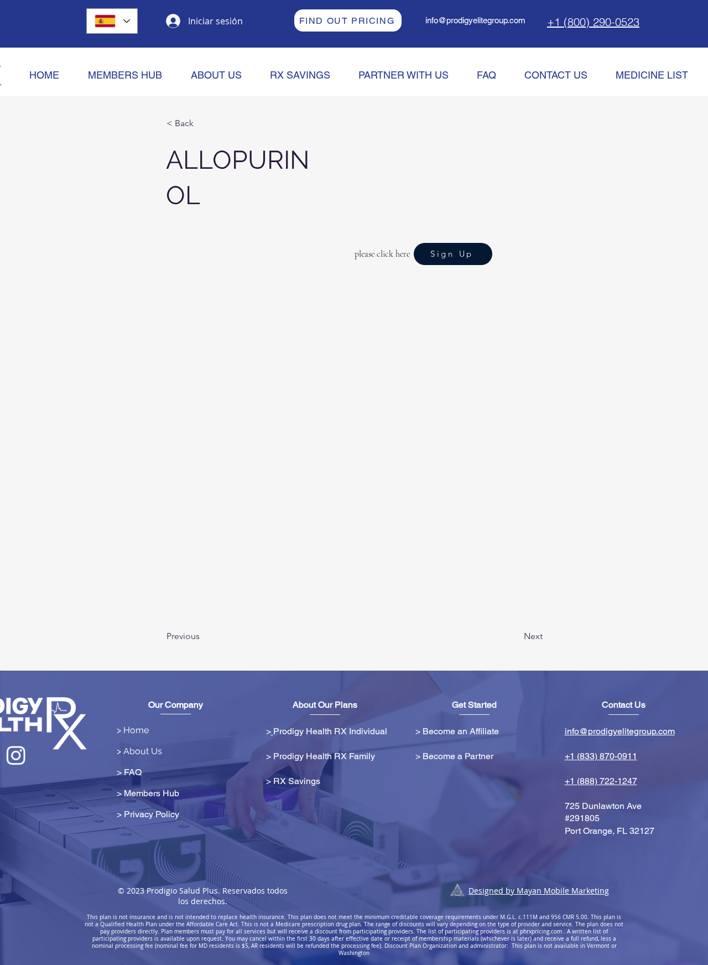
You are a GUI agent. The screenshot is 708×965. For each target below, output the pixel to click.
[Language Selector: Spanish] (112, 21)
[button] (203, 123)
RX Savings (296, 781)
